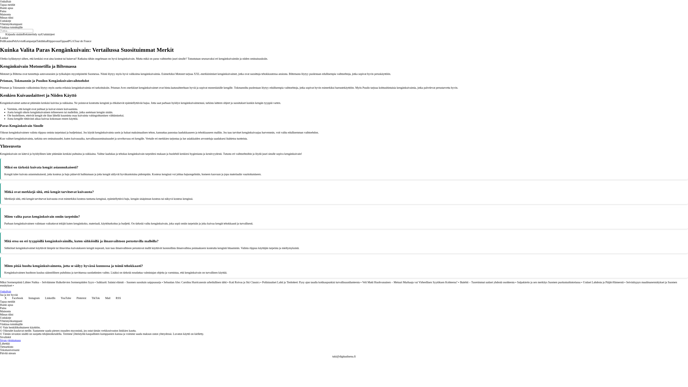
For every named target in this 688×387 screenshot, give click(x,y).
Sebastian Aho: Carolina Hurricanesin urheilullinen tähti (195, 282)
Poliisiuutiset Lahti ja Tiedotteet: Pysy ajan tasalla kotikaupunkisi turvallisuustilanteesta (311, 282)
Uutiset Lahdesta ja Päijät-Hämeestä (603, 282)
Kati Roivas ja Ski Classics (244, 282)
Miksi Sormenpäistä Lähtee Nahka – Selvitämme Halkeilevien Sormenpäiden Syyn (47, 282)
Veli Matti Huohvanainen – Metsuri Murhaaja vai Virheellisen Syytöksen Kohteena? (409, 282)
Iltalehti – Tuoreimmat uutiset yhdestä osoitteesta (487, 282)
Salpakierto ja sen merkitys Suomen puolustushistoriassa (548, 282)
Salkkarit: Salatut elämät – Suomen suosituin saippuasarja (128, 282)
